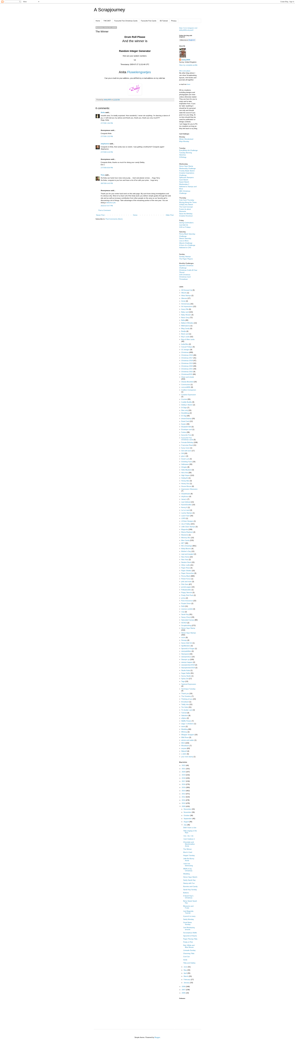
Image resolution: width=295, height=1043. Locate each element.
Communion (185, 384)
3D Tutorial (164, 21)
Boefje (183, 331)
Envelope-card (186, 429)
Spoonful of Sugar (187, 648)
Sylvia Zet (184, 679)
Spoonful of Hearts (190, 936)
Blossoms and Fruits (188, 907)
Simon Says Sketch (190, 877)
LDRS (183, 518)
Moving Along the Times (188, 202)
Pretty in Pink (188, 942)
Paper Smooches (187, 573)
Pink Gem (184, 584)
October (187, 815)
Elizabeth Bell (186, 427)
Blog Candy (185, 328)
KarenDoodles (186, 505)
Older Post (170, 215)
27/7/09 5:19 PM (107, 152)
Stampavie (185, 654)
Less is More (184, 241)
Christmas (185, 352)
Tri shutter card (186, 710)
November (188, 812)
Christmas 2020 (187, 366)
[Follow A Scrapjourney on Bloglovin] (187, 41)
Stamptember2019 (188, 668)
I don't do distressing (188, 864)
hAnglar (184, 467)
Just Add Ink (183, 225)
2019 (184, 775)
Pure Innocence (187, 601)
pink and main (186, 581)
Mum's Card (187, 852)
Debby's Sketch (187, 405)
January (187, 983)
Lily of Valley (185, 524)
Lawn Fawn (185, 516)
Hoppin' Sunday (189, 855)
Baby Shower (186, 315)
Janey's (184, 499)
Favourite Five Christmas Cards (125, 21)
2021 (184, 769)
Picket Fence (186, 579)
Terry (103, 175)
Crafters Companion (188, 390)
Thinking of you (186, 699)
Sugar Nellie (185, 673)
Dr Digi (183, 416)
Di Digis (184, 407)
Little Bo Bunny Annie (188, 859)
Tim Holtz (184, 707)
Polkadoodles (186, 590)
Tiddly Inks (185, 704)
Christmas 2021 (187, 369)
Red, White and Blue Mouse (189, 946)
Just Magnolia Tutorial (188, 912)
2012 (184, 797)
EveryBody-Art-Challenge (188, 150)
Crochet (184, 399)
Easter (183, 424)
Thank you (185, 693)
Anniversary (185, 304)
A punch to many (189, 916)
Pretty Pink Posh (187, 595)
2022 (184, 765)
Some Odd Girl (186, 643)
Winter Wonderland (186, 139)
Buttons (186, 893)
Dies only (184, 410)
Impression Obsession (189, 489)
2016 (184, 784)
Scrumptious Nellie (190, 933)
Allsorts (184, 293)
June (186, 967)
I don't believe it (189, 839)
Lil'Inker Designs (187, 521)
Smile (185, 960)
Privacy (173, 21)
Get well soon (186, 451)
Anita (103, 112)
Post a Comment (104, 210)
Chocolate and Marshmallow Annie (189, 844)
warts (183, 726)
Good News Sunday (187, 923)
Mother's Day (186, 551)
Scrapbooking (186, 625)
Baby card (185, 312)
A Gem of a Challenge (187, 245)
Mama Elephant (187, 532)
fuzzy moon (185, 448)
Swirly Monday (188, 919)
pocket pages (186, 587)
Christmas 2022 (187, 371)
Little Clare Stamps (188, 527)
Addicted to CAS (185, 247)
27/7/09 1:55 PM (107, 123)
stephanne (105, 144)
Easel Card (185, 421)
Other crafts (185, 565)
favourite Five (186, 435)
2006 (184, 993)
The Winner (187, 849)
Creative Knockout (186, 216)
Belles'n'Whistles (187, 323)
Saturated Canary (187, 620)
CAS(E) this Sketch (186, 204)
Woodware (185, 745)
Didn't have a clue (189, 827)
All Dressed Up (186, 290)
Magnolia (184, 529)
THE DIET (107, 21)
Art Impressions (187, 306)
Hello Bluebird (186, 470)
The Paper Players (186, 259)
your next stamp (187, 757)
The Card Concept (186, 207)
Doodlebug (185, 413)
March (186, 976)
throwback (185, 702)
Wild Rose (185, 737)
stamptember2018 (188, 665)
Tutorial (184, 713)
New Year (184, 559)
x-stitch (183, 754)
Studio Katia (185, 670)
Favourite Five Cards (148, 21)
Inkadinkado (185, 494)
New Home (185, 557)
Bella (183, 320)
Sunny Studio (186, 676)
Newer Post (100, 215)
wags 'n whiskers (187, 724)
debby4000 (185, 60)
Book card (185, 334)
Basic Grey (185, 317)
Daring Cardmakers (186, 223)
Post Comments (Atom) (114, 219)
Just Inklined (185, 502)
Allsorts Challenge (185, 243)
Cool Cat (186, 956)
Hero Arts (184, 472)
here (188, 84)
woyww (183, 748)
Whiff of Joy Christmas (187, 870)
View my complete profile (188, 65)
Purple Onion (186, 603)
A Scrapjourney (109, 9)
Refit (183, 606)
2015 (184, 787)
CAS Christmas (184, 275)
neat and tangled (187, 554)
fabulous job (111, 202)
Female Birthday (187, 442)
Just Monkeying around (189, 928)
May (185, 970)
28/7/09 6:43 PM (107, 183)
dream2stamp (186, 418)
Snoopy (184, 640)
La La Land (185, 510)
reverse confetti (187, 609)
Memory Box (185, 538)
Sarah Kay (185, 614)
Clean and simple (187, 377)
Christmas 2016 (187, 355)
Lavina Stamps (186, 513)
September (188, 818)
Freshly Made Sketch (187, 171)
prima (183, 598)
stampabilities (186, 651)
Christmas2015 (186, 374)
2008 (184, 986)
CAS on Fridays (185, 227)
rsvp (182, 612)
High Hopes (185, 475)
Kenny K (184, 507)
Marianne (184, 535)
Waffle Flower (186, 721)
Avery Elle (185, 309)
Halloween (185, 464)
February (187, 979)
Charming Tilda (188, 953)
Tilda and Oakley (189, 963)
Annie (183, 301)
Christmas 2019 (187, 363)
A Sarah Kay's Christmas (188, 897)
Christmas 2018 (187, 360)
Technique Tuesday (188, 689)
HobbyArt (184, 478)
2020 (184, 772)
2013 (184, 794)
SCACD (184, 623)
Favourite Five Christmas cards (187, 439)
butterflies (184, 344)
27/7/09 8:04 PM (107, 168)
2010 (184, 803)
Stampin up (185, 659)
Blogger (157, 1037)
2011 (184, 800)
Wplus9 (184, 751)
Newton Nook (186, 562)
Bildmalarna (185, 326)
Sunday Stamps (185, 256)
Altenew (184, 298)
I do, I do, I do (188, 836)
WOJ (183, 743)
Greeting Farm (186, 462)
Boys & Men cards (188, 339)
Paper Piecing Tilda (190, 939)
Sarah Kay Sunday (190, 889)
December (188, 809)
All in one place (184, 71)
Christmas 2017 (187, 358)
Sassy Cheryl (186, 617)
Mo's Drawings (186, 546)
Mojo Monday (184, 141)
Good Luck (185, 459)
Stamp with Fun (189, 883)
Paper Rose (185, 568)
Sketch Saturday (185, 238)
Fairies (183, 432)
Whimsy (184, 732)
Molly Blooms (186, 548)
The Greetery (186, 696)
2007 (184, 990)
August (186, 822)
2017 (184, 781)
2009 (184, 806)
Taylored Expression (188, 684)
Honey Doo (185, 483)
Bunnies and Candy (190, 886)
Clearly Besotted (187, 382)
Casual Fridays (186, 347)
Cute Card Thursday (186, 200)
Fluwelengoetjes (139, 72)
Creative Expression (188, 395)
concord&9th (185, 387)
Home (98, 21)
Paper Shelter (186, 570)
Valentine (184, 715)
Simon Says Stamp (188, 628)
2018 (184, 778)
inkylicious (185, 496)
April (185, 973)
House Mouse (186, 486)
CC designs (185, 349)
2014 (184, 791)
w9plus (183, 718)
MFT (183, 543)
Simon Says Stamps (188, 633)
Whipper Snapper (187, 735)
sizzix (183, 637)
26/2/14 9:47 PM (107, 206)
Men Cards (185, 540)
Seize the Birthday (185, 214)
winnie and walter (187, 740)
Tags (183, 681)
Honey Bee (185, 481)
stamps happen (187, 662)
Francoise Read (187, 445)
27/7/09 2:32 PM (107, 136)
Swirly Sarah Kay (189, 880)
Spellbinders (185, 646)
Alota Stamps (186, 295)
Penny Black (185, 576)
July (185, 825)
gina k (183, 456)
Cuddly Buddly (186, 402)
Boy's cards (185, 337)
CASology (182, 157)
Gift (182, 453)
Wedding (184, 729)
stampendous (186, 657)
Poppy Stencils (186, 592)
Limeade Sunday (189, 950)
